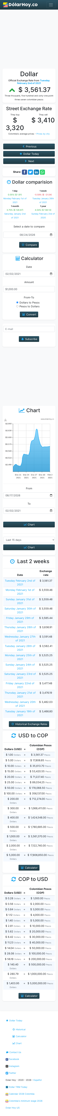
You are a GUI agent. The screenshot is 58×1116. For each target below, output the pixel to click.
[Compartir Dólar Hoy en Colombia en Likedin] (36, 172)
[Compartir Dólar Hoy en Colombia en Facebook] (24, 172)
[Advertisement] (29, 40)
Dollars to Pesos (29, 302)
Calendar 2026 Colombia (21, 1094)
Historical (20, 1029)
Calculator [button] (31, 867)
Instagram (13, 1066)
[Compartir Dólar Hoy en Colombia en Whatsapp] (42, 172)
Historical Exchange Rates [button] (31, 724)
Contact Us (15, 1052)
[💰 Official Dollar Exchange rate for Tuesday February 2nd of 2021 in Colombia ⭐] (20, 4)
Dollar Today (15, 1020)
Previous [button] (30, 146)
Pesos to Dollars (29, 306)
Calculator (20, 1036)
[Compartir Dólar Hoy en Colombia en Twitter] (30, 172)
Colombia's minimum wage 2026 (25, 1101)
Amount (29, 282)
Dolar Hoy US (13, 1107)
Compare (31, 244)
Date (29, 266)
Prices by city (43, 134)
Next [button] (31, 161)
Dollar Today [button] (31, 153)
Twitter (12, 1073)
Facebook (13, 1059)
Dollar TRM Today (17, 1087)
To (29, 503)
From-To (29, 297)
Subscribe (30, 339)
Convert (30, 314)
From (29, 488)
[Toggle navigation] (50, 5)
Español (38, 1080)
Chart (31, 524)
